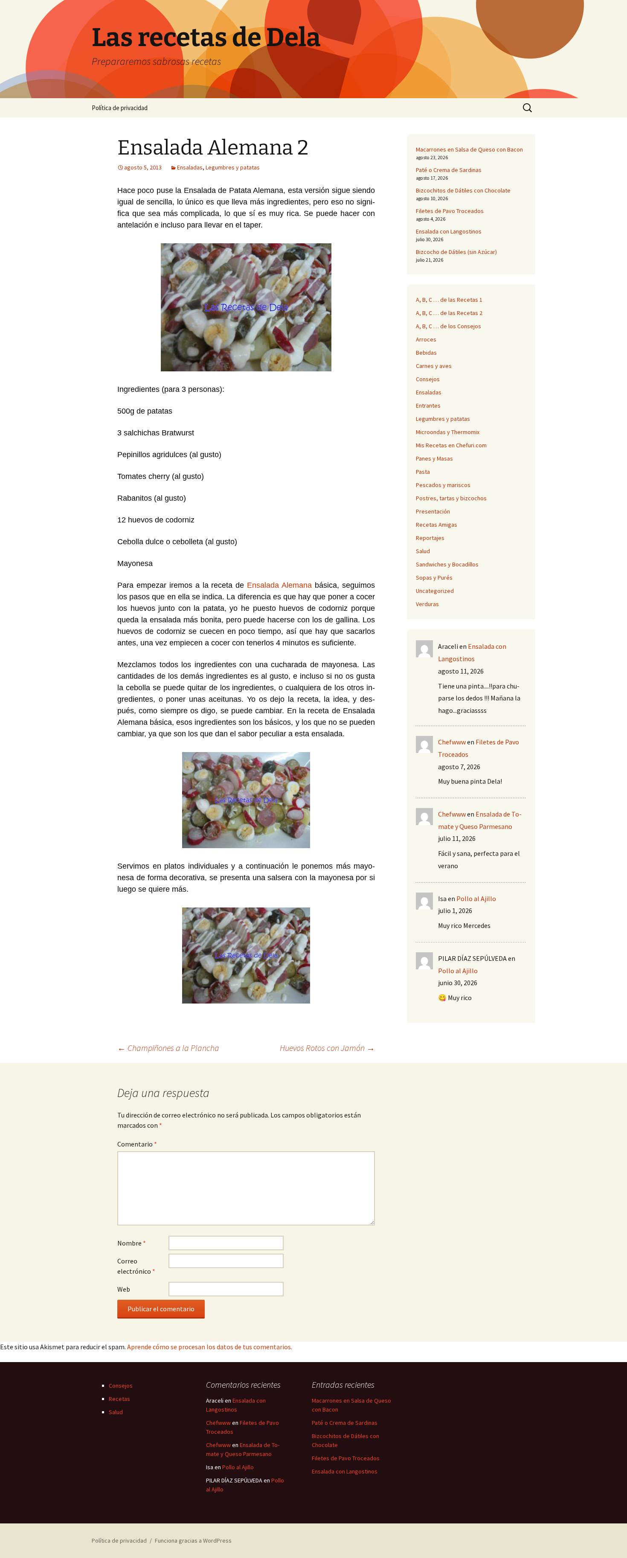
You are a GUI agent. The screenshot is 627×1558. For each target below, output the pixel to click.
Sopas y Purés (434, 577)
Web (123, 1289)
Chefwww (452, 742)
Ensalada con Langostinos (449, 231)
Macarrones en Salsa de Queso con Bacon (469, 149)
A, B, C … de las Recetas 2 (449, 313)
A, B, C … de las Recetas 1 (449, 299)
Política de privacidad (120, 108)
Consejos (428, 379)
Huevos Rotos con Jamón (327, 1047)
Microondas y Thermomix (447, 432)
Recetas (119, 1399)
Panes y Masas (434, 458)
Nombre (131, 1243)
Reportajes (430, 538)
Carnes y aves (434, 366)
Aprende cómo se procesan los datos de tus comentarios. (209, 1346)
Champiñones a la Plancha (168, 1047)
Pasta (423, 472)
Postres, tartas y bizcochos (451, 498)
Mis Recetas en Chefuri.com (451, 445)
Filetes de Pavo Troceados (450, 211)
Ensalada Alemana (279, 585)
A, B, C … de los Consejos (448, 326)
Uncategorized (435, 591)
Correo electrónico (136, 1266)
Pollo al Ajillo (476, 898)
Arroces (426, 339)
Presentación (433, 511)
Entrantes (428, 405)
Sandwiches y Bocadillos (447, 564)
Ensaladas (190, 167)
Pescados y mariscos (443, 485)
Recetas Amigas (436, 524)
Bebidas (426, 352)
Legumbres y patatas (233, 167)
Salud (423, 551)
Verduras (427, 604)
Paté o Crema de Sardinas (449, 170)
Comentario (137, 1144)
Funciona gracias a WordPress (193, 1540)
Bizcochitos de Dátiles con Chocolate (463, 190)
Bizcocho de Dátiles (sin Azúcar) (456, 252)
